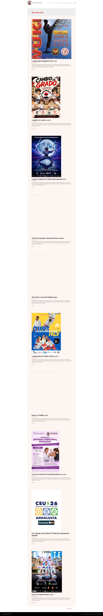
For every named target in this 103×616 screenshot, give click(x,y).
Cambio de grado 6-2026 (41, 120)
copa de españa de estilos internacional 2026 (49, 179)
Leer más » (33, 69)
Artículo (33, 62)
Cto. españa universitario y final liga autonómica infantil (50, 534)
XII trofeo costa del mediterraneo (44, 297)
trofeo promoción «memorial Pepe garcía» (48, 238)
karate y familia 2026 (40, 415)
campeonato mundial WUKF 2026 (44, 61)
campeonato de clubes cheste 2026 (45, 356)
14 (50, 608)
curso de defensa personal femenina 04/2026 (49, 474)
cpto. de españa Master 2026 (42, 594)
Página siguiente (69, 608)
